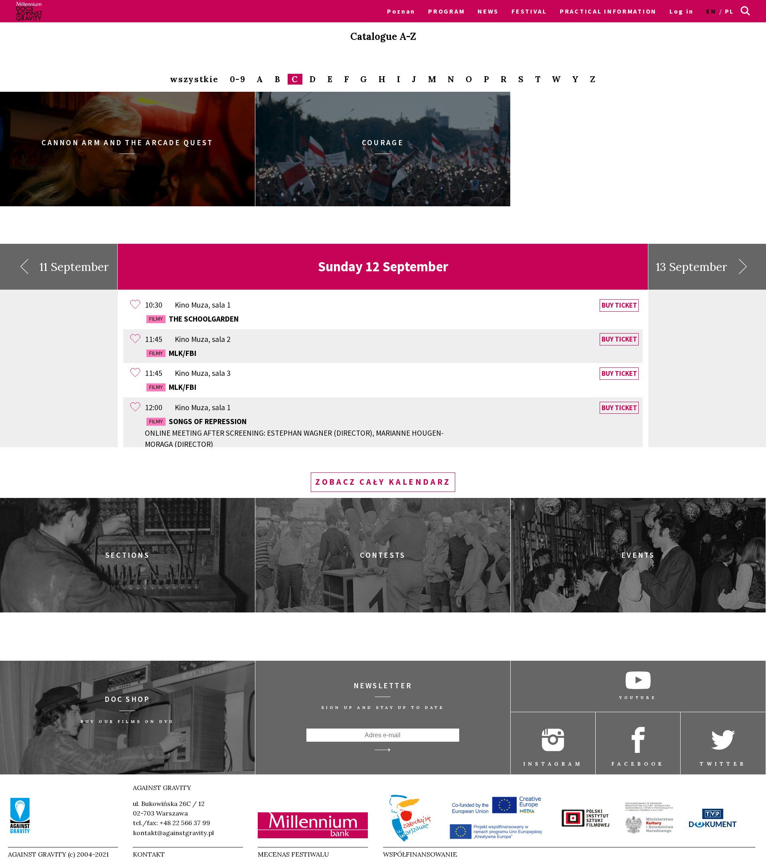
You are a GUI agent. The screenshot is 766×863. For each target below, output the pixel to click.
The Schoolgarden (194, 319)
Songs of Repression (294, 433)
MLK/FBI (172, 353)
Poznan (401, 11)
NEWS (488, 11)
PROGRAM (446, 11)
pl (729, 11)
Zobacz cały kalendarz (383, 482)
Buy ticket (619, 305)
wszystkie (194, 79)
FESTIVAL (529, 11)
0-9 (238, 79)
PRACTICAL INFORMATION (608, 11)
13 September (691, 266)
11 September (74, 266)
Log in (681, 11)
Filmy (156, 318)
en (711, 11)
